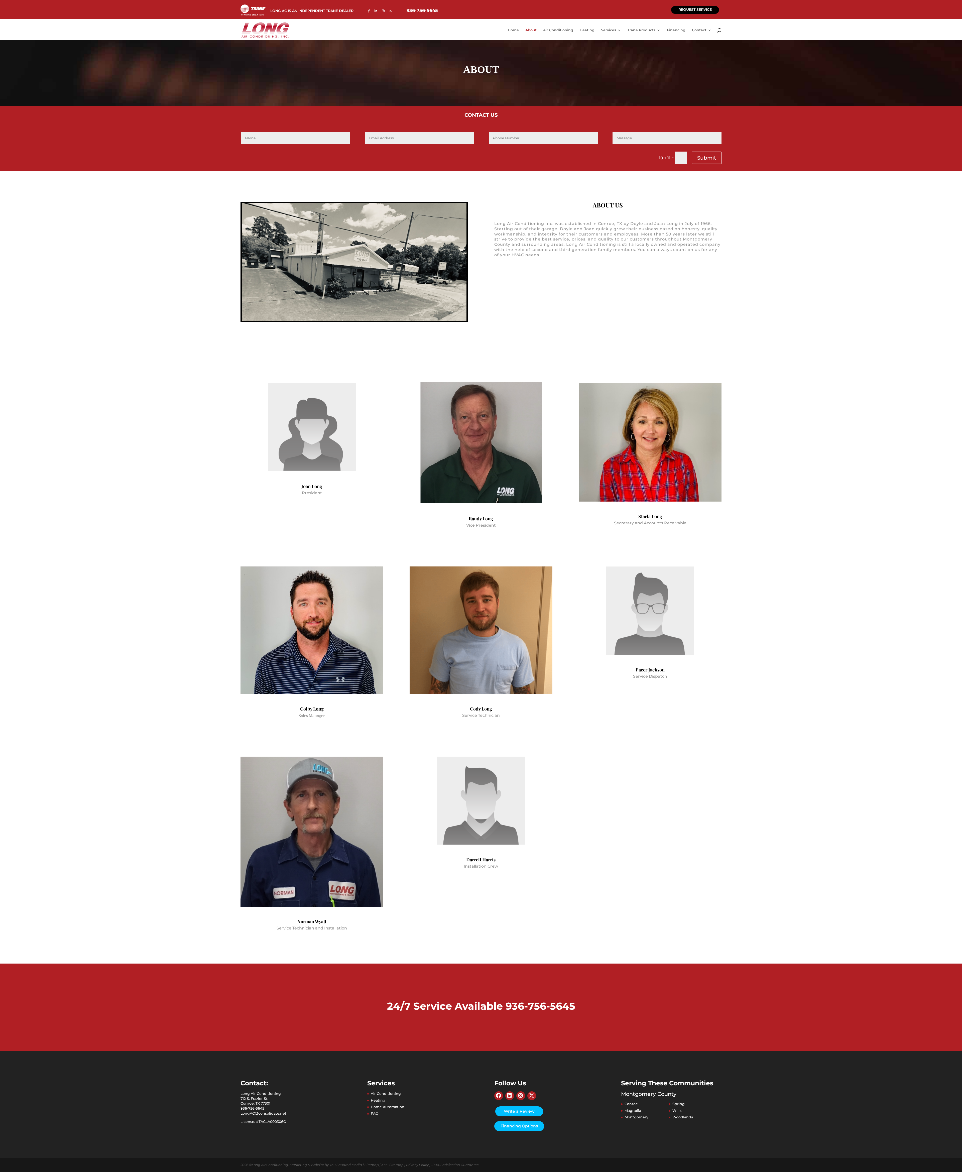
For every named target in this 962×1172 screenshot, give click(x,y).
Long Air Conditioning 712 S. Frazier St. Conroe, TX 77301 (261, 1098)
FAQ (375, 1113)
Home (513, 30)
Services (608, 30)
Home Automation (387, 1107)
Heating (587, 30)
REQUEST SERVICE (695, 9)
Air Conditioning (558, 30)
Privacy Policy (417, 1164)
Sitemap (372, 1164)
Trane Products (641, 30)
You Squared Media (345, 1164)
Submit (706, 158)
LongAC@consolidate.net (263, 1113)
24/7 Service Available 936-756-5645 (481, 1006)
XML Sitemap (392, 1164)
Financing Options (519, 1126)
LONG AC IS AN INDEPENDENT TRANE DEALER (311, 11)
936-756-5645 (422, 11)
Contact (699, 30)
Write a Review (519, 1111)
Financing (676, 30)
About (531, 30)
